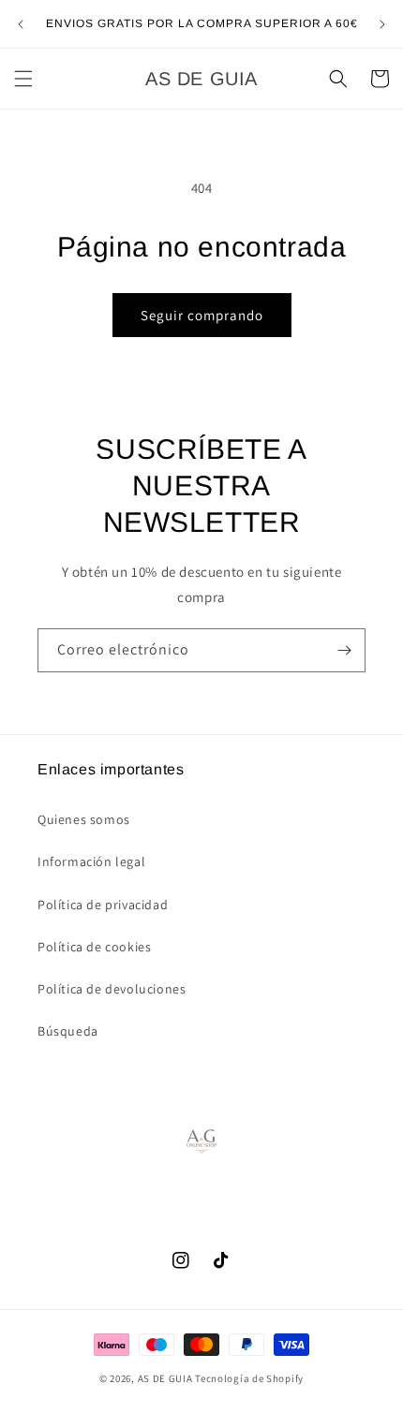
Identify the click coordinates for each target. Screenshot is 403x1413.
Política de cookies (94, 946)
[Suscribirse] (344, 650)
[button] (23, 78)
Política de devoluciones (111, 988)
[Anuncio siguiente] (382, 24)
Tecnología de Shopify (249, 1378)
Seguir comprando (202, 315)
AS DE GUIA (165, 1378)
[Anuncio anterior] (20, 24)
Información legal (91, 861)
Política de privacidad (102, 904)
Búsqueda (67, 1031)
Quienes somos (83, 819)
